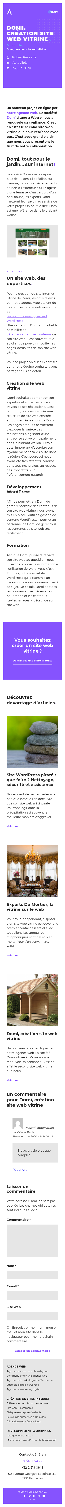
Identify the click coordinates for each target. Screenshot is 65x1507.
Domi (11, 118)
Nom (11, 1266)
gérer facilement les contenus (29, 334)
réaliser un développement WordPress (27, 318)
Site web (14, 1307)
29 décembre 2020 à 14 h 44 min (33, 1136)
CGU (32, 1499)
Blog (20, 45)
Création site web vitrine (25, 386)
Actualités (20, 63)
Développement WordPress (24, 489)
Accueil (11, 45)
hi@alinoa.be (32, 1461)
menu (54, 11)
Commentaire (19, 1220)
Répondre (19, 1170)
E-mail (13, 1286)
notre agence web (22, 113)
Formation (18, 545)
